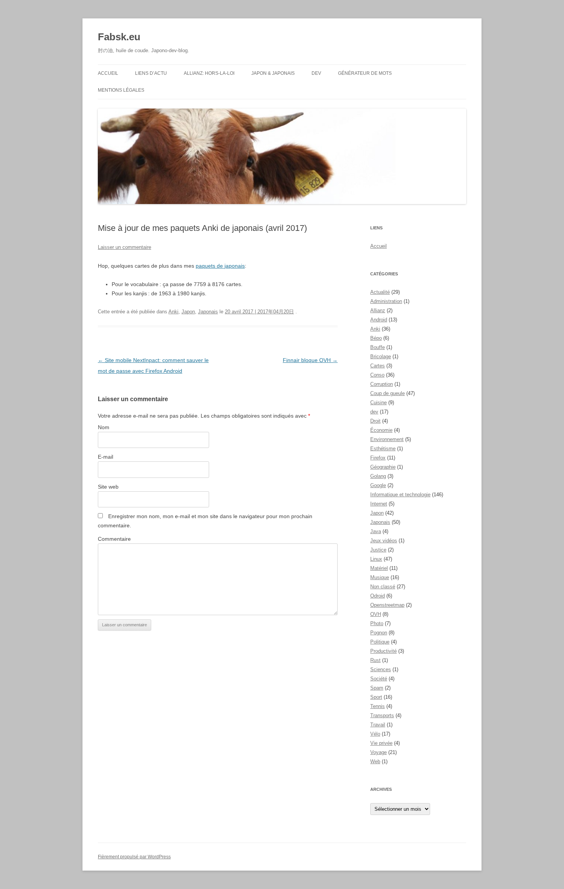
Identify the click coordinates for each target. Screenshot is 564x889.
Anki (173, 311)
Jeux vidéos (383, 540)
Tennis (377, 706)
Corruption (381, 384)
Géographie (383, 467)
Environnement (387, 439)
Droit (375, 421)
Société (378, 679)
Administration (386, 301)
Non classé (382, 586)
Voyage (378, 752)
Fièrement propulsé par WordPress (134, 856)
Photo (376, 623)
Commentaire (114, 539)
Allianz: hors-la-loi (209, 73)
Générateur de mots (365, 73)
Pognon (378, 632)
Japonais (208, 311)
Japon (188, 311)
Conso (377, 375)
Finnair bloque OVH (310, 360)
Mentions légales (121, 90)
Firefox (378, 458)
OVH (375, 614)
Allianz (377, 310)
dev (374, 412)
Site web (108, 487)
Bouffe (377, 347)
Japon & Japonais (273, 73)
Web (375, 761)
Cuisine (378, 402)
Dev (316, 73)
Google (378, 485)
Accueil (108, 73)
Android (378, 320)
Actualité (380, 292)
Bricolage (380, 356)
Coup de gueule (387, 393)
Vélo (375, 734)
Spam (376, 688)
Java (375, 531)
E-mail (105, 457)
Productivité (383, 651)
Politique (379, 642)
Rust (375, 660)
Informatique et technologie (400, 494)
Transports (382, 715)
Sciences (380, 669)
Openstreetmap (387, 605)
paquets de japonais (220, 266)
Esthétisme (383, 448)
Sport (376, 697)
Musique (379, 577)
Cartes (377, 366)
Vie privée (381, 743)
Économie (381, 430)
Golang (378, 476)
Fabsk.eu (119, 37)
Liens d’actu (151, 73)
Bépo (376, 338)
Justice (378, 550)
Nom (103, 427)
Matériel (379, 568)
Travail (377, 725)
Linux (376, 559)
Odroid (377, 596)
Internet (378, 504)
